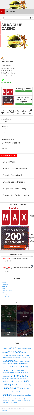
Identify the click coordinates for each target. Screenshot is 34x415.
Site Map (4, 282)
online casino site (24, 388)
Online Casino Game (20, 378)
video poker (5, 402)
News (3, 292)
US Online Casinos (11, 143)
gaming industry (20, 370)
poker (8, 400)
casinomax (9, 357)
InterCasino (5, 372)
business (4, 348)
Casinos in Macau (6, 363)
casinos (10, 360)
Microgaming (6, 376)
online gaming (25, 395)
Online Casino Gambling (8, 378)
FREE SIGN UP (23, 90)
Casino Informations (7, 290)
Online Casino (19, 375)
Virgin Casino (13, 402)
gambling (13, 366)
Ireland (3, 128)
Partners (4, 410)
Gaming (13, 370)
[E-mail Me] (3, 149)
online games (16, 395)
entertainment (23, 363)
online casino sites (8, 392)
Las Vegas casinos (23, 372)
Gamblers (4, 367)
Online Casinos (5, 294)
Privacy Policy (5, 296)
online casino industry (25, 385)
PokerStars (13, 400)
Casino (11, 348)
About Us (4, 286)
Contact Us (5, 284)
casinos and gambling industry (23, 361)
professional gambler (23, 400)
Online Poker (7, 398)
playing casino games (17, 398)
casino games (14, 352)
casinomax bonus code (19, 357)
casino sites (14, 363)
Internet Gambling (14, 372)
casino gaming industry (14, 355)
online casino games (12, 381)
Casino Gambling (22, 348)
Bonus (3, 288)
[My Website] (6, 149)
